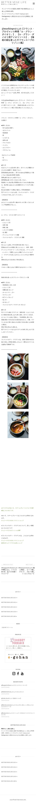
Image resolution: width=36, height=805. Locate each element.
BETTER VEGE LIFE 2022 (8, 602)
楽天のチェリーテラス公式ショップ (11, 543)
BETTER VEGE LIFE (14, 3)
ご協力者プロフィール (7, 627)
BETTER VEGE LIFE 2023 (8, 597)
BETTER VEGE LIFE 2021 (8, 607)
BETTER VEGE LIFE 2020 (8, 611)
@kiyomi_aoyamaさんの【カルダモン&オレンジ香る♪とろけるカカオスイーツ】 (17, 705)
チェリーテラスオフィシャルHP (10, 530)
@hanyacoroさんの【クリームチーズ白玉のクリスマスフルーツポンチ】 (18, 713)
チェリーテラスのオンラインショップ (12, 520)
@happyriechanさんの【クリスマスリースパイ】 (14, 685)
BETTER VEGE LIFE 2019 (8, 616)
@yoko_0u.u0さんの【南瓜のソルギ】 (11, 698)
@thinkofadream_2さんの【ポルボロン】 (12, 692)
